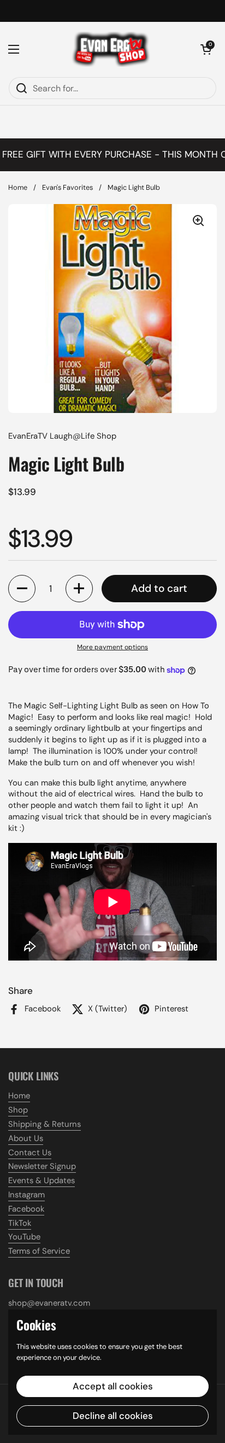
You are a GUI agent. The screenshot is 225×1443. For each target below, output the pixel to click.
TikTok (19, 1223)
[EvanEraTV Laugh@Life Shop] (110, 49)
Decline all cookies (113, 1416)
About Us (25, 1138)
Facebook (26, 1208)
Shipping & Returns (44, 1124)
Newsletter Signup (42, 1166)
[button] (206, 49)
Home (17, 187)
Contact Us (29, 1152)
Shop (18, 1109)
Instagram (26, 1194)
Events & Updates (41, 1180)
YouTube (24, 1236)
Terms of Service (39, 1251)
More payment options (112, 647)
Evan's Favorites (67, 187)
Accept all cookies (113, 1386)
